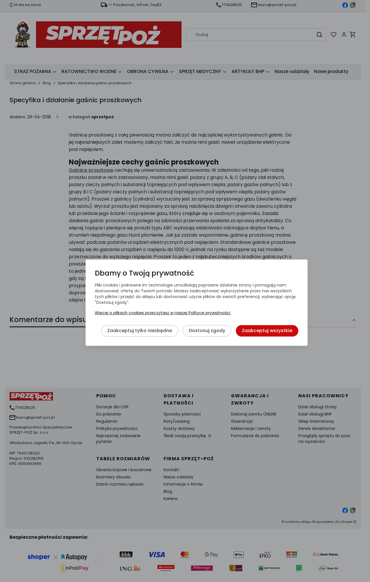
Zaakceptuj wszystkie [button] (267, 330)
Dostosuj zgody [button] (207, 330)
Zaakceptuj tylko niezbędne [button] (139, 330)
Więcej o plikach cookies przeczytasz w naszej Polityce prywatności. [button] (163, 313)
